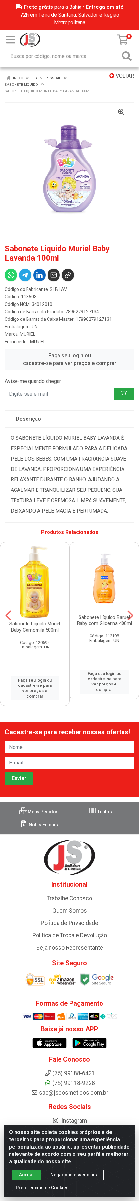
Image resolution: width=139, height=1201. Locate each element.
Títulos (104, 811)
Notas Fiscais (43, 824)
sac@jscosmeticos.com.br (73, 1093)
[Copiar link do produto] (68, 275)
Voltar (124, 76)
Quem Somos (69, 910)
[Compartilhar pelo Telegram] (25, 275)
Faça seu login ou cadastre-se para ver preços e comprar (69, 359)
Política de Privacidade (69, 923)
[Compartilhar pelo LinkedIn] (39, 275)
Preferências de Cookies (42, 1187)
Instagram (73, 1120)
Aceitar (26, 1174)
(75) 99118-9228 (73, 1083)
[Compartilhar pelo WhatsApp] (11, 275)
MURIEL (27, 334)
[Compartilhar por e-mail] (54, 275)
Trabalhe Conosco (69, 898)
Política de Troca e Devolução (69, 935)
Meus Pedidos (43, 811)
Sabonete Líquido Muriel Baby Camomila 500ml (34, 627)
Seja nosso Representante (69, 948)
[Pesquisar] (127, 56)
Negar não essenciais (73, 1174)
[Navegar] (8, 615)
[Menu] (10, 40)
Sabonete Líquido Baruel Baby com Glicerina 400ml (104, 620)
